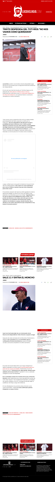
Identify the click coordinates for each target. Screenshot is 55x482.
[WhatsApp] (8, 11)
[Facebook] (3, 11)
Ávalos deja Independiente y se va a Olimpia (44, 93)
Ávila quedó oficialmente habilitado (43, 109)
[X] (6, 11)
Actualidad (39, 99)
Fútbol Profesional (41, 83)
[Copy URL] (51, 36)
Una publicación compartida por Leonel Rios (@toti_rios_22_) (19, 179)
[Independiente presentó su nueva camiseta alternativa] (44, 260)
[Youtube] (9, 11)
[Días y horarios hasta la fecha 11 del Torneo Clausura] (10, 260)
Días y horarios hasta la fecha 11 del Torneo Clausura (44, 85)
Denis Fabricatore (25, 36)
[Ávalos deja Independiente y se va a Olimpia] (27, 260)
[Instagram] (4, 11)
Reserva (7, 27)
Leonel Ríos (11, 228)
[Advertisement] (44, 46)
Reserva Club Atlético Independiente (24, 228)
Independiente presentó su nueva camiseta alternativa (43, 101)
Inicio (4, 27)
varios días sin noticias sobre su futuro (19, 91)
